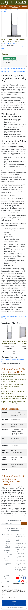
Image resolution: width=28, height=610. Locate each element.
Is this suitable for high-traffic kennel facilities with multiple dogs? (13, 402)
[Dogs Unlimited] (9, 3)
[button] (2, 2)
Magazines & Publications (20, 557)
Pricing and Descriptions (7, 551)
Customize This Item (9, 58)
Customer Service (7, 539)
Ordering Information (7, 542)
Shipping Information (7, 546)
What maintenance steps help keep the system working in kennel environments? (14, 397)
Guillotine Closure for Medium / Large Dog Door (9, 342)
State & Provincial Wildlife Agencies (20, 539)
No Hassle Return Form (7, 555)
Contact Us (7, 536)
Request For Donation (7, 559)
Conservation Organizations (20, 552)
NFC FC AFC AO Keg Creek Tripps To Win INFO (20, 569)
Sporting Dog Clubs (20, 543)
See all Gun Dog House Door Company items (13, 71)
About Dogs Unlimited (7, 577)
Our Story (7, 581)
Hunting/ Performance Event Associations (20, 547)
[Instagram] (21, 578)
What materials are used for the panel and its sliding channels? (13, 380)
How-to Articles (20, 536)
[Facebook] (24, 578)
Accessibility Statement (7, 564)
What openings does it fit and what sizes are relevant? (12, 392)
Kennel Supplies (17, 9)
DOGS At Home (9, 9)
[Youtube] (17, 578)
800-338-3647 (14, 531)
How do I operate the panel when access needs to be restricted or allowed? (12, 386)
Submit (24, 523)
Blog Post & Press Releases (20, 564)
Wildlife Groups (21, 560)
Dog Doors (3, 11)
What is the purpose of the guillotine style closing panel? (13, 375)
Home (2, 9)
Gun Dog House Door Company (11, 43)
